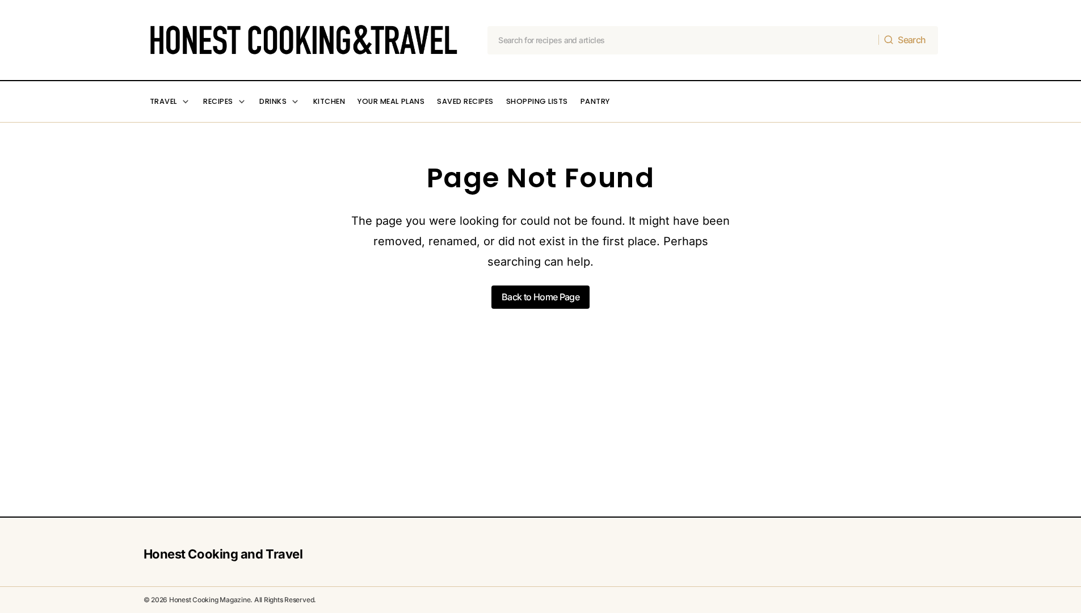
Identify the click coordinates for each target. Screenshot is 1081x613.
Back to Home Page (540, 297)
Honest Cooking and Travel (223, 554)
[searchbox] (683, 40)
